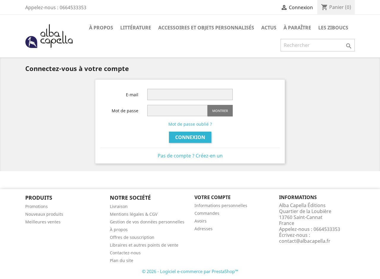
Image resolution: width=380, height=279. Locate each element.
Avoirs (200, 221)
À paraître (297, 27)
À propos (101, 27)
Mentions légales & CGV (133, 214)
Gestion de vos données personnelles (147, 222)
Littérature (135, 27)
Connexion (190, 137)
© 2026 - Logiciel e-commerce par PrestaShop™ (190, 271)
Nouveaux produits (44, 214)
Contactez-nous (125, 253)
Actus (268, 27)
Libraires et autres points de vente (144, 245)
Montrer (220, 110)
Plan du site (121, 260)
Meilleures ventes (43, 222)
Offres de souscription (132, 237)
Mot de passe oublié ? (190, 124)
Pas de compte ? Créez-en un (190, 155)
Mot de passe (125, 111)
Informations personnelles (220, 205)
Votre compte (212, 197)
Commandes (206, 213)
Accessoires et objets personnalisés (206, 27)
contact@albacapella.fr (304, 241)
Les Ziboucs (333, 27)
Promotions (36, 206)
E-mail (132, 94)
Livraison (119, 206)
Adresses (203, 228)
